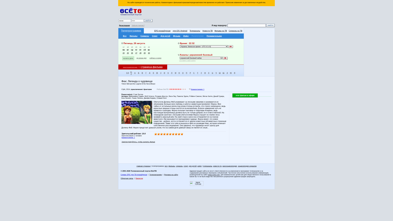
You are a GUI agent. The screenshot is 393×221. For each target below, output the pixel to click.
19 (132, 47)
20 (136, 47)
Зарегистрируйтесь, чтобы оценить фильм (138, 142)
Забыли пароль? (138, 25)
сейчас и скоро (155, 58)
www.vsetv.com (214, 175)
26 (132, 53)
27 (136, 53)
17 (124, 47)
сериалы (179, 166)
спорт (186, 166)
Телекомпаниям (155, 175)
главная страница (143, 166)
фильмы (171, 166)
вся (166, 166)
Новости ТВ (207, 31)
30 (149, 53)
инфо (199, 166)
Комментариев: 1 (197, 89)
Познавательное (214, 36)
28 (140, 53)
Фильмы (133, 36)
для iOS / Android (180, 31)
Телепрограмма (131, 30)
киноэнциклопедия (130, 67)
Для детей (165, 36)
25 (128, 53)
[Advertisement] (214, 15)
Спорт (155, 36)
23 (149, 47)
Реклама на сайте (171, 175)
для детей (192, 166)
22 (145, 47)
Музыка (176, 36)
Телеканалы (195, 31)
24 (124, 53)
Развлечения (198, 36)
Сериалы (144, 36)
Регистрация (124, 25)
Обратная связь (127, 178)
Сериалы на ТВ (235, 31)
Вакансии (139, 178)
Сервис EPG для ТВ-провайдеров (134, 175)
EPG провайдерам (162, 31)
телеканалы (207, 166)
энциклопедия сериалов (247, 166)
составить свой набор (187, 60)
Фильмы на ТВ (220, 31)
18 (128, 47)
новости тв (217, 166)
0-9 (127, 73)
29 (145, 53)
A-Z (131, 73)
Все (124, 36)
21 (140, 47)
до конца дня (141, 58)
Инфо (186, 36)
